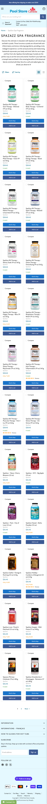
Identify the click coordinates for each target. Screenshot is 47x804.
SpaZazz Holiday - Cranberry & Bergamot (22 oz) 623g (35, 575)
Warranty (30, 793)
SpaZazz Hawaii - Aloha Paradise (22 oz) (34, 524)
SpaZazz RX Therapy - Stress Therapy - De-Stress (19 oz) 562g (33, 421)
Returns (19, 796)
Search (23, 793)
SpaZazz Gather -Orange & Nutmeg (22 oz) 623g (12, 574)
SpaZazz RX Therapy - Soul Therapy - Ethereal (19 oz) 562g (11, 106)
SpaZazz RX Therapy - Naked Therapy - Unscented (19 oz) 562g (11, 210)
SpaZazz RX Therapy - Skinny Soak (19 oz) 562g (11, 261)
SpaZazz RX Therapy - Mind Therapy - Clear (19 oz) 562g (11, 158)
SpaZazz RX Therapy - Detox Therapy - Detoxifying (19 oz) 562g (34, 262)
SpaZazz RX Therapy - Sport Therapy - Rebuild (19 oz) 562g (34, 210)
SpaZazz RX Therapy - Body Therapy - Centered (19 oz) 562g (34, 106)
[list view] (43, 72)
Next (26, 709)
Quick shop (12, 121)
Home (3, 30)
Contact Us (7, 793)
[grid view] (38, 72)
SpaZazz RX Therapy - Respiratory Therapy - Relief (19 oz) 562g (33, 314)
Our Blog (15, 793)
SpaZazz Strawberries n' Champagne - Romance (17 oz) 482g (35, 679)
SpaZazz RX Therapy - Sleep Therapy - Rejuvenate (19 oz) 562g (11, 366)
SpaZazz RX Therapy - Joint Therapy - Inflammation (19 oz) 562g (35, 366)
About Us (27, 796)
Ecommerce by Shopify (26, 800)
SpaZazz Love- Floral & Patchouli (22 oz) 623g (11, 628)
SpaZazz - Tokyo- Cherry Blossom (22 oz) (11, 474)
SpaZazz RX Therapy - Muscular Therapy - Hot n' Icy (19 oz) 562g (12, 421)
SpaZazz (5, 111)
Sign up (33, 752)
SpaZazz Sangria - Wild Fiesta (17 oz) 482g (33, 628)
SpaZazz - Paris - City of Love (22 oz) (11, 524)
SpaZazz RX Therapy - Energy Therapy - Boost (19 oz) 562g (34, 158)
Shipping (37, 793)
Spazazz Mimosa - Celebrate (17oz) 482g (10, 678)
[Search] (43, 16)
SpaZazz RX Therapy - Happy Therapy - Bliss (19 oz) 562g (11, 314)
